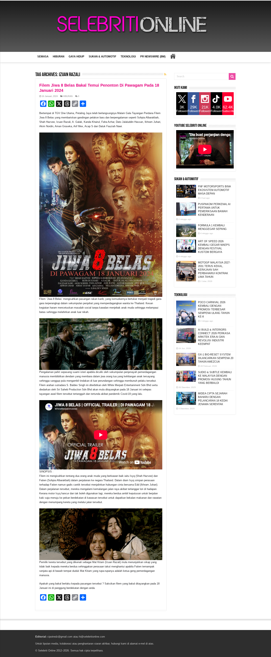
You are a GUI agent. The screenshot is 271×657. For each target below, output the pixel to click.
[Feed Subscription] (165, 74)
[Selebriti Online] (135, 26)
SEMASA (42, 56)
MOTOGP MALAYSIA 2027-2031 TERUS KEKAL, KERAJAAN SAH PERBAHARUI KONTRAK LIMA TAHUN (214, 269)
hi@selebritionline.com (92, 636)
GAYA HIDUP (76, 56)
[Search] (232, 76)
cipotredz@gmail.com (59, 636)
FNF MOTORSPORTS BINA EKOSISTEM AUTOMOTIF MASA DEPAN (214, 190)
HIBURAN (58, 56)
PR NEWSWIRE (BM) (152, 56)
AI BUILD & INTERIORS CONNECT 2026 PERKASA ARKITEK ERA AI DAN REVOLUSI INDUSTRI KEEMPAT (214, 336)
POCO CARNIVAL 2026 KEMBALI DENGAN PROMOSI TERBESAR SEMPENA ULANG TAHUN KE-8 (214, 309)
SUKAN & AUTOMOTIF (102, 56)
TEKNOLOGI (128, 56)
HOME (173, 56)
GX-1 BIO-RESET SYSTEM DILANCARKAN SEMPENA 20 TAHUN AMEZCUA (215, 358)
